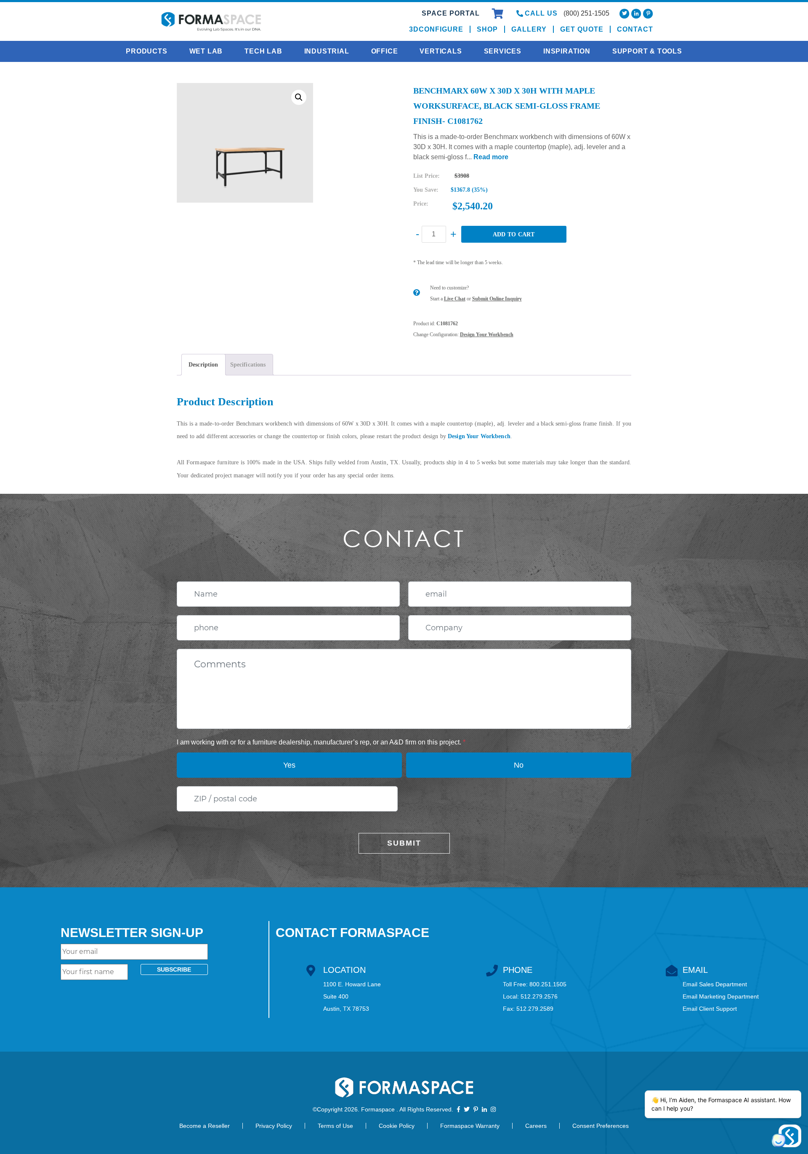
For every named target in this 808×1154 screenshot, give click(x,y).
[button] (298, 97)
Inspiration (566, 51)
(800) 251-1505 (586, 13)
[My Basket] (499, 15)
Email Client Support (710, 1008)
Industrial (326, 51)
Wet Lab (206, 51)
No (519, 765)
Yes (289, 765)
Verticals (441, 51)
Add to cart (514, 234)
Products (146, 51)
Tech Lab (263, 51)
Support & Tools (647, 51)
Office (384, 51)
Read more (490, 157)
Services (502, 51)
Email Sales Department (715, 984)
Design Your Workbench (486, 334)
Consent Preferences (600, 1125)
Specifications (248, 364)
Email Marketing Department (721, 996)
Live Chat (454, 299)
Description (203, 364)
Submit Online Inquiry (497, 299)
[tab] (203, 364)
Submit (404, 843)
